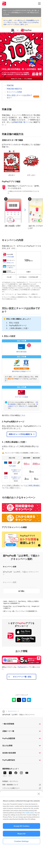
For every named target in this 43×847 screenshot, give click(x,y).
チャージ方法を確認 (8, 256)
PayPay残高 (12, 466)
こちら (22, 415)
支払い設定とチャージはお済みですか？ (19, 96)
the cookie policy (28, 813)
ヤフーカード (6, 477)
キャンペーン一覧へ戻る (22, 677)
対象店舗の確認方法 (14, 89)
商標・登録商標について (10, 785)
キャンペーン (12, 711)
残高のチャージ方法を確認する (20, 434)
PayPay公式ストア (24, 667)
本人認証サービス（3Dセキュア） (16, 470)
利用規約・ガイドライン (10, 781)
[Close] (38, 793)
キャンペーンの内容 (14, 92)
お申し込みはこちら (8, 262)
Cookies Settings (21, 841)
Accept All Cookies (21, 826)
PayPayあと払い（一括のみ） (11, 266)
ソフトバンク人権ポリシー (11, 788)
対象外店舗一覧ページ (22, 122)
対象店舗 (10, 85)
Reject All (21, 834)
